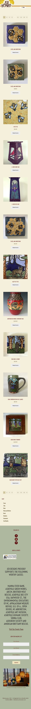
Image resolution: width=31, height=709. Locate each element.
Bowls (4, 513)
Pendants (5, 516)
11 (17, 17)
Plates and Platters (7, 510)
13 (24, 17)
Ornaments (5, 518)
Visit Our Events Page (16, 629)
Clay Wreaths (5, 521)
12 (21, 17)
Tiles (4, 505)
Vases (4, 503)
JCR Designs (6, 698)
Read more (15, 52)
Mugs (4, 508)
